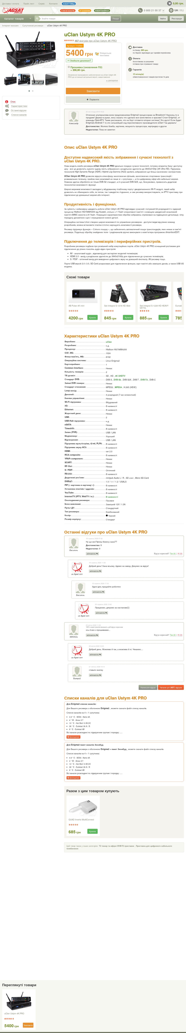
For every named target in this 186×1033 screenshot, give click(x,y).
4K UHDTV (120, 375)
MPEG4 (118, 387)
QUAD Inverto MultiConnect (81, 819)
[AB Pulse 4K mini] (83, 293)
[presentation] (67, 302)
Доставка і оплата (10, 3)
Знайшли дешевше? (80, 60)
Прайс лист (28, 3)
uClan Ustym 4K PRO (14, 1013)
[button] (29, 91)
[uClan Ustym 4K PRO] (31, 53)
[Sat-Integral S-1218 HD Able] (118, 293)
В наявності (112, 496)
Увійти (163, 18)
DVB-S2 (117, 379)
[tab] (31, 101)
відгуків (96, 40)
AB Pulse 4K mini (76, 305)
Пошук (116, 18)
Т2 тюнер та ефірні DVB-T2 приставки (116, 846)
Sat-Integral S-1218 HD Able (117, 305)
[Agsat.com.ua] (13, 10)
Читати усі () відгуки (171, 687)
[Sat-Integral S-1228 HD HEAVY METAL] (154, 293)
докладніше (113, 80)
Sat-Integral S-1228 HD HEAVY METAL (154, 306)
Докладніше (74, 737)
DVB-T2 (144, 379)
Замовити (93, 91)
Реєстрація (177, 18)
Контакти (53, 3)
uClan (109, 341)
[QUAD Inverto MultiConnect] (83, 807)
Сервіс (42, 3)
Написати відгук (148, 687)
